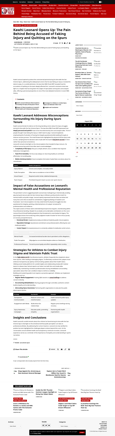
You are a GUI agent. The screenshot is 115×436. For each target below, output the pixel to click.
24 (77, 148)
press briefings (54, 277)
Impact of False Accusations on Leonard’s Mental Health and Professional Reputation (27, 108)
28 (92, 148)
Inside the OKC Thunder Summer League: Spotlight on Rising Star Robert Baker (46, 392)
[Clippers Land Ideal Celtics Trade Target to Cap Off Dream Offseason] (68, 395)
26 (85, 148)
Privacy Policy (37, 433)
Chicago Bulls (87, 398)
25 (81, 148)
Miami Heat (18, 25)
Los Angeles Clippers (66, 398)
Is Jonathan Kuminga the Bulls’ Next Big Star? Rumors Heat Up (91, 406)
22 (96, 143)
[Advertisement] (87, 31)
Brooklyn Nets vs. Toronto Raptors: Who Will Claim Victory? (83, 74)
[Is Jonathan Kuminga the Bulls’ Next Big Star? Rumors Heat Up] (91, 395)
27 (88, 148)
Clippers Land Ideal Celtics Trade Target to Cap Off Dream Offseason (67, 406)
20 (88, 143)
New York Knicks (20, 400)
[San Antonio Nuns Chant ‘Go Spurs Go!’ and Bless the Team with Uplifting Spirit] (98, 84)
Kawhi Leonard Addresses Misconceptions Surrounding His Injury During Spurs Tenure (27, 103)
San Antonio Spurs (30, 25)
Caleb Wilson (18, 42)
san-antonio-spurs (25, 342)
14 (92, 139)
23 (100, 143)
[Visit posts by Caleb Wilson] (15, 357)
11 (81, 139)
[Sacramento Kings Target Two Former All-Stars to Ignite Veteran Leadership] (98, 93)
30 (100, 148)
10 (77, 139)
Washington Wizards (81, 58)
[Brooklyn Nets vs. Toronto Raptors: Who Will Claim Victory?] (98, 74)
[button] (82, 432)
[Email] (65, 43)
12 (85, 139)
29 (96, 148)
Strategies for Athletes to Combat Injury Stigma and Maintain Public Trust (54, 103)
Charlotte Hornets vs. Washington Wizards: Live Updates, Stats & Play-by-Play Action (83, 51)
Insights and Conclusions (51, 107)
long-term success (58, 140)
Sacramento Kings (87, 97)
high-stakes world (23, 257)
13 (88, 139)
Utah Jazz (84, 69)
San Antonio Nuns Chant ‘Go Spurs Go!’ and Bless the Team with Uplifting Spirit (83, 83)
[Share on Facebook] (60, 43)
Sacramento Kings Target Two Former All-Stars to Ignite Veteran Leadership (83, 93)
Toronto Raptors (86, 78)
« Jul (76, 156)
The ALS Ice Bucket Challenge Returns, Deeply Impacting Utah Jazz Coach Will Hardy (83, 64)
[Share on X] (62, 43)
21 (92, 143)
